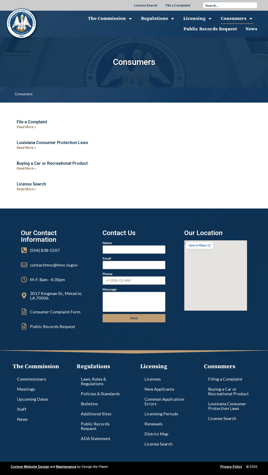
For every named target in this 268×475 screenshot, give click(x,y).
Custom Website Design (30, 467)
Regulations (154, 18)
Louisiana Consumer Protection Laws (52, 142)
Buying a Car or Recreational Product (52, 163)
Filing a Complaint (225, 378)
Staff (21, 409)
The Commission (107, 18)
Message (110, 289)
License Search (145, 5)
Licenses (152, 378)
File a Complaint (178, 5)
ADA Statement (95, 438)
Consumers (233, 18)
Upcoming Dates (32, 399)
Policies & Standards (100, 393)
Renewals (153, 423)
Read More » (26, 127)
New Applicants (159, 388)
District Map (156, 433)
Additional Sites (96, 413)
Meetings (26, 388)
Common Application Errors (164, 401)
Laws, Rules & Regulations (93, 381)
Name (107, 243)
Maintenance (66, 467)
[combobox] (230, 5)
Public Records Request (210, 29)
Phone (107, 274)
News (251, 29)
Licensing (194, 18)
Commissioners (31, 378)
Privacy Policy (231, 467)
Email (107, 258)
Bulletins (89, 403)
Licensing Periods (161, 413)
